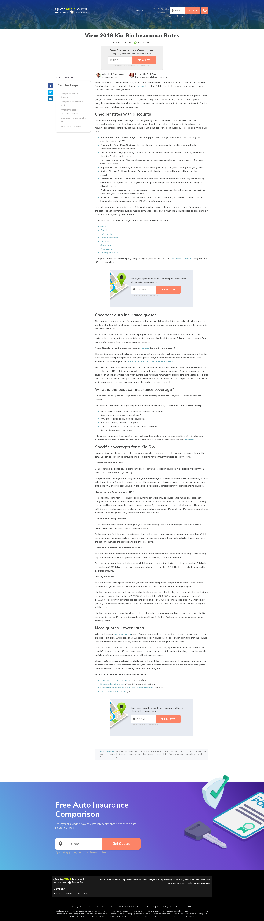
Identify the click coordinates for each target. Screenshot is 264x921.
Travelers (105, 230)
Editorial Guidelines (105, 751)
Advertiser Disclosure (64, 77)
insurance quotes (122, 634)
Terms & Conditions (178, 907)
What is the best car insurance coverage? (70, 111)
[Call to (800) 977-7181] (204, 10)
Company (59, 888)
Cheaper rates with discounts (69, 95)
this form (189, 439)
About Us (57, 893)
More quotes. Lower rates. (73, 126)
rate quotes (142, 86)
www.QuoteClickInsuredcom (103, 907)
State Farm (105, 245)
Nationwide (106, 233)
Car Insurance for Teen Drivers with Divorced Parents (126, 687)
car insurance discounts (182, 258)
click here (144, 348)
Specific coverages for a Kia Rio (73, 120)
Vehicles (139, 10)
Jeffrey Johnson (118, 74)
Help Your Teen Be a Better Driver (117, 680)
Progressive (106, 248)
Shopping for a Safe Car (112, 684)
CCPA (190, 907)
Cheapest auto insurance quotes (72, 103)
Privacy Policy (82, 893)
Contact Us (69, 893)
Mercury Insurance (109, 252)
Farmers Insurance (109, 237)
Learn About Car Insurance (113, 691)
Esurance (104, 241)
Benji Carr (151, 74)
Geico (103, 226)
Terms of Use (175, 16)
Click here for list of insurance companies (150, 361)
